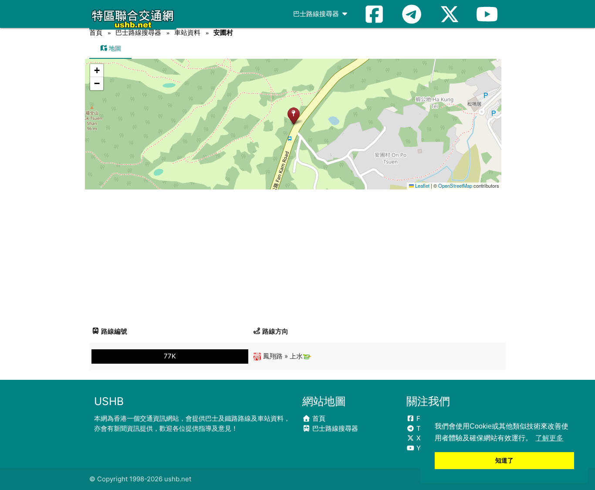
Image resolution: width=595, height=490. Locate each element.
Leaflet (421, 185)
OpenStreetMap (455, 185)
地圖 (114, 48)
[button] (293, 115)
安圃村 (223, 32)
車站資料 (187, 32)
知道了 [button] (504, 460)
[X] (449, 14)
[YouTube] (487, 14)
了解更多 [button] (549, 438)
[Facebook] (374, 14)
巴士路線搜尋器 (317, 14)
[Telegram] (411, 14)
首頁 (95, 32)
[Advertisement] (297, 255)
